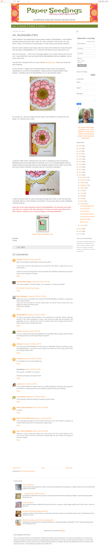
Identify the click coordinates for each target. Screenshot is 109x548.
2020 (80, 161)
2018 (80, 167)
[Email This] (17, 247)
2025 (80, 148)
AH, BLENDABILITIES (87, 206)
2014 (80, 228)
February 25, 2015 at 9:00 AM (32, 259)
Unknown (20, 344)
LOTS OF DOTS (85, 209)
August (82, 188)
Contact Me (22, 26)
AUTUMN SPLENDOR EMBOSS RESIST (35, 511)
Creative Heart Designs (24, 281)
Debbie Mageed (22, 314)
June (82, 193)
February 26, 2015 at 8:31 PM (31, 331)
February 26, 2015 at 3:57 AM (41, 281)
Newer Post (16, 468)
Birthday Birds (50, 62)
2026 (80, 146)
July (81, 190)
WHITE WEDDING (28, 485)
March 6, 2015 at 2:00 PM (40, 431)
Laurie (19, 384)
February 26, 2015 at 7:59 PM (36, 314)
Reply (18, 276)
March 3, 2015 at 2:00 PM (37, 396)
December (83, 177)
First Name (80, 48)
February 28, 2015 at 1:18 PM (33, 358)
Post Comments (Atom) (28, 471)
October (82, 182)
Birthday (79, 58)
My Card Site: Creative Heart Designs (28, 288)
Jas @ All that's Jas (23, 396)
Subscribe (32, 26)
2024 (80, 151)
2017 (80, 169)
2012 (80, 234)
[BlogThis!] (19, 247)
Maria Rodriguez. (22, 296)
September (83, 185)
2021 (80, 159)
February (83, 204)
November (83, 180)
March (82, 201)
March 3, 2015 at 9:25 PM (40, 407)
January (82, 225)
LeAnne (19, 331)
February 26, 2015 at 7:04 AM (37, 296)
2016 (80, 172)
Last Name (80, 53)
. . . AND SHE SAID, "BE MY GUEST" (33, 493)
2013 (80, 231)
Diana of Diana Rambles (24, 407)
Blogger (62, 530)
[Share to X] (21, 247)
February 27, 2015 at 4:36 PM (32, 344)
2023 (80, 154)
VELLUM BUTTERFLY (87, 214)
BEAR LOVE (84, 222)
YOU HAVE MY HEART (87, 216)
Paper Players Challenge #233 (42, 234)
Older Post (69, 468)
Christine (19, 259)
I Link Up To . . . (42, 26)
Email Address (81, 43)
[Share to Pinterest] (24, 247)
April (81, 198)
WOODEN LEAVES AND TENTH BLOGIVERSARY (38, 520)
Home (14, 26)
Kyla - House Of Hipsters (24, 431)
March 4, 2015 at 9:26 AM (43, 418)
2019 (80, 164)
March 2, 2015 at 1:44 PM (32, 369)
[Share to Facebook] (22, 247)
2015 (80, 175)
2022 (80, 156)
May (81, 196)
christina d (20, 358)
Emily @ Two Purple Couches (26, 418)
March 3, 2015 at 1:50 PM (28, 384)
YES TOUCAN (84, 211)
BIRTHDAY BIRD (85, 219)
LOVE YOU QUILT (28, 502)
